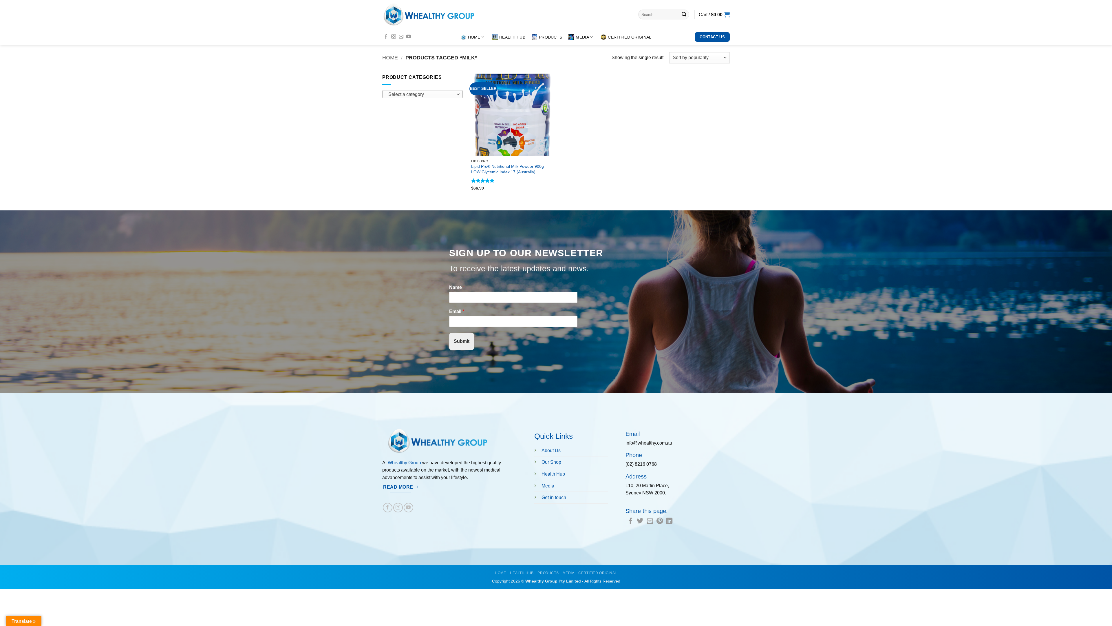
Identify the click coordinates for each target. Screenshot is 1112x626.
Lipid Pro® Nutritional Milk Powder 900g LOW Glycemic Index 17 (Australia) (507, 169)
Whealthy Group (404, 462)
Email (456, 311)
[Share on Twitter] (640, 521)
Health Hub (512, 37)
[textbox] (421, 94)
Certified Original (629, 37)
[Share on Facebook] (630, 521)
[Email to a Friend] (650, 521)
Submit (461, 341)
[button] (714, 14)
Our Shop (551, 462)
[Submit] (684, 14)
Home (474, 37)
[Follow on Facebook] (386, 36)
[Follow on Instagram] (393, 36)
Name (457, 287)
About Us (551, 450)
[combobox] (422, 94)
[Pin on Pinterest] (659, 521)
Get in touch (554, 497)
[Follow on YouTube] (408, 36)
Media (582, 37)
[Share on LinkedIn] (669, 521)
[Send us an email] (401, 36)
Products (550, 37)
